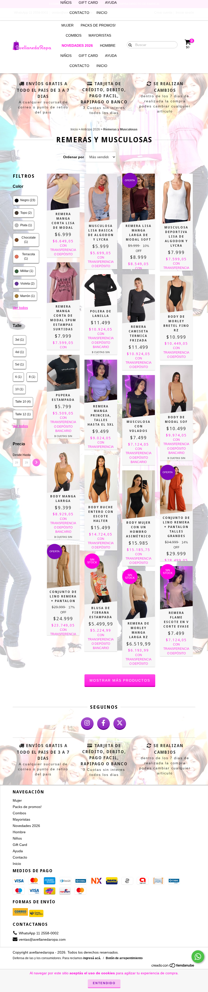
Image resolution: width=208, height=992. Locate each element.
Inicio (101, 13)
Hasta (26, 455)
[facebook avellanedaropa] (103, 723)
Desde (16, 455)
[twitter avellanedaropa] (119, 723)
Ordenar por (73, 157)
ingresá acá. (92, 958)
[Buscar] (129, 44)
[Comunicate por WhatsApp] (198, 956)
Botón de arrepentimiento (124, 958)
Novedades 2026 (77, 45)
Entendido (104, 983)
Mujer (67, 25)
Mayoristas (100, 35)
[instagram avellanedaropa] (87, 723)
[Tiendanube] (173, 966)
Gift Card (88, 56)
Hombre (107, 45)
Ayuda (111, 56)
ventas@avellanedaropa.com (42, 939)
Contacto (79, 13)
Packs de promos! (98, 25)
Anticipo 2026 (90, 129)
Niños (66, 56)
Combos (73, 35)
